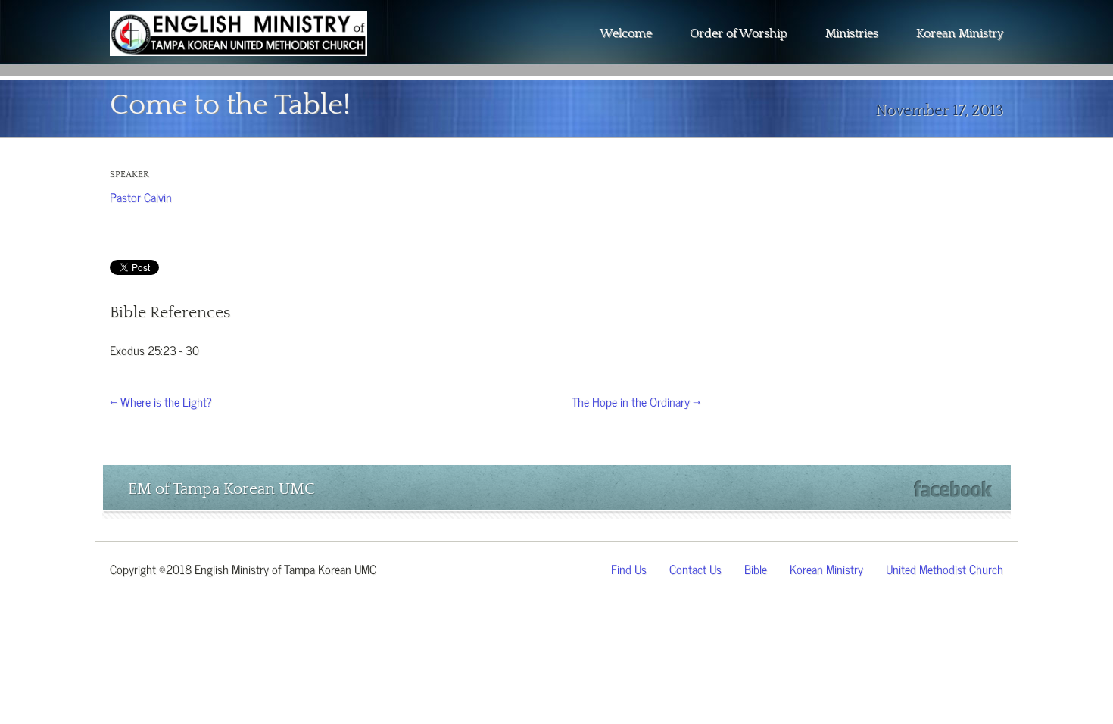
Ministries (851, 33)
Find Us (629, 568)
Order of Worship (738, 33)
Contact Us (695, 568)
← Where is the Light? (161, 401)
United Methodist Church (944, 568)
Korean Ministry (959, 33)
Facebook (953, 489)
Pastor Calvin (141, 196)
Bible (755, 568)
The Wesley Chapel (238, 45)
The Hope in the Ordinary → (636, 401)
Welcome (626, 33)
